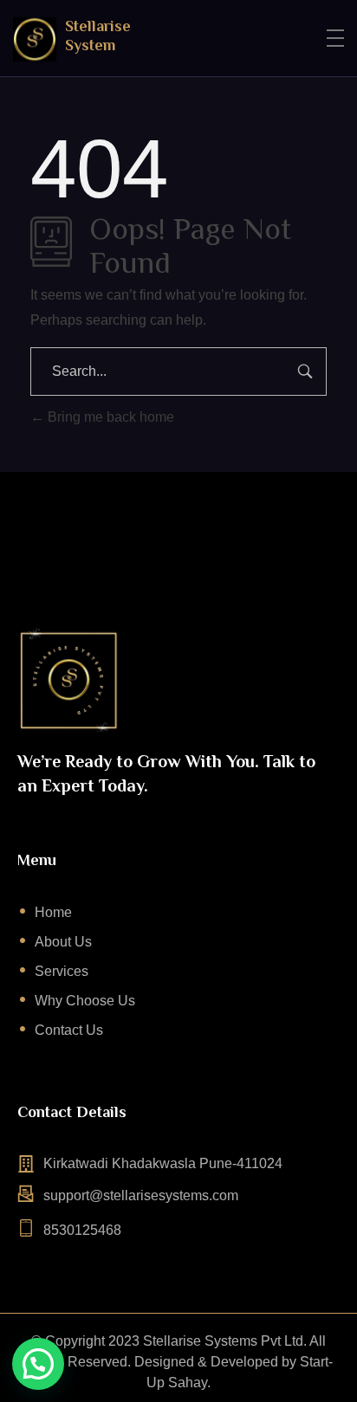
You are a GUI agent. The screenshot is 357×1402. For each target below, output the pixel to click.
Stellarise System (98, 35)
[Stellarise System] (34, 39)
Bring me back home (109, 417)
